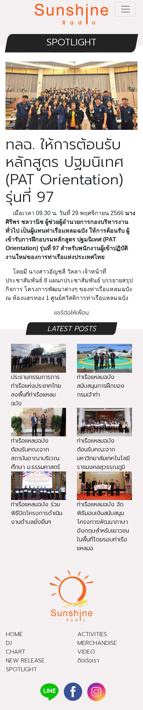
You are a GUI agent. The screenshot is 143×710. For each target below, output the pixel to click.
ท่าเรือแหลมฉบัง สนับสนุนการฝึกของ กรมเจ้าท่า (100, 386)
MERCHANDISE (97, 643)
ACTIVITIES (92, 634)
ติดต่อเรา (88, 660)
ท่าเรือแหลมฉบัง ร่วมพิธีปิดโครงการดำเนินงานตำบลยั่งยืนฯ (36, 513)
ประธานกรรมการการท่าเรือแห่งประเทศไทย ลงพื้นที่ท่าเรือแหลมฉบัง (36, 390)
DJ (9, 643)
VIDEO (86, 651)
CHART (15, 651)
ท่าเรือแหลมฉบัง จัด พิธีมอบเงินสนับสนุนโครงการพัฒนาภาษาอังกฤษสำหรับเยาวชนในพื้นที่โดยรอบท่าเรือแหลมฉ (103, 526)
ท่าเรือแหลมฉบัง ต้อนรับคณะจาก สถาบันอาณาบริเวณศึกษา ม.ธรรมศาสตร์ (35, 454)
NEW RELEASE (25, 660)
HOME (14, 634)
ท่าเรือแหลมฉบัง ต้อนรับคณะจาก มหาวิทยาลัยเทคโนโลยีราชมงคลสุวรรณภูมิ (103, 454)
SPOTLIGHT (71, 42)
